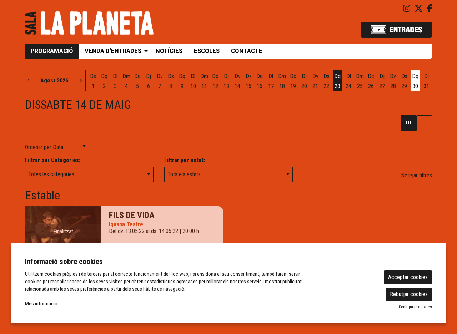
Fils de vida (132, 215)
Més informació (41, 303)
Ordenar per (38, 147)
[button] (28, 81)
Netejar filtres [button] (416, 175)
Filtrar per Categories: (52, 160)
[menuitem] (406, 9)
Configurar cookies (415, 307)
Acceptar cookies (408, 277)
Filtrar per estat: (184, 160)
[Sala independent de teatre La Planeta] (89, 25)
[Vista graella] (424, 123)
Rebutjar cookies (409, 294)
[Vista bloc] (408, 123)
